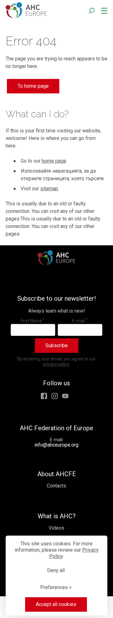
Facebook (43, 396)
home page (54, 161)
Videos (56, 528)
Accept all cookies (56, 604)
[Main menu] (103, 11)
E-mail (79, 320)
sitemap (49, 189)
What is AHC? (57, 516)
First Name (33, 320)
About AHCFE (56, 474)
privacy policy (56, 364)
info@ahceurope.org (56, 445)
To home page (33, 86)
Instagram (54, 396)
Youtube (65, 396)
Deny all (56, 570)
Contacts (56, 486)
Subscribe (57, 345)
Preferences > (56, 587)
